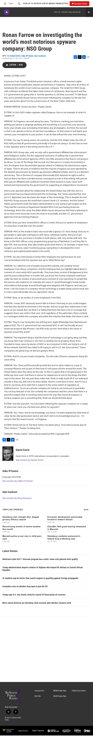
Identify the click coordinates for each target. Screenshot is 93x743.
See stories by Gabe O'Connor (17, 480)
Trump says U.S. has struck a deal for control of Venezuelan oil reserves (34, 594)
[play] (7, 12)
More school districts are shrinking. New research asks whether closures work (36, 603)
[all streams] (89, 12)
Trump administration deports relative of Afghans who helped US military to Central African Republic (42, 568)
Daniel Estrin (15, 56)
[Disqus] (46, 649)
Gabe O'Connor (27, 56)
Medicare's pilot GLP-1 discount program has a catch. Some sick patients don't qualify (40, 559)
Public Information (79, 691)
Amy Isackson (40, 56)
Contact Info (39, 691)
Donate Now (80, 3)
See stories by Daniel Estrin (30, 459)
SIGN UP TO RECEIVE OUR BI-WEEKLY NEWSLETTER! (45, 3)
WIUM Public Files (59, 691)
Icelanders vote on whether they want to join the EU (24, 586)
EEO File (38, 696)
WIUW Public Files (59, 696)
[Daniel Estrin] (7, 453)
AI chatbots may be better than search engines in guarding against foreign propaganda (40, 578)
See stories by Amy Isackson (17, 498)
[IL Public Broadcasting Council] (87, 730)
